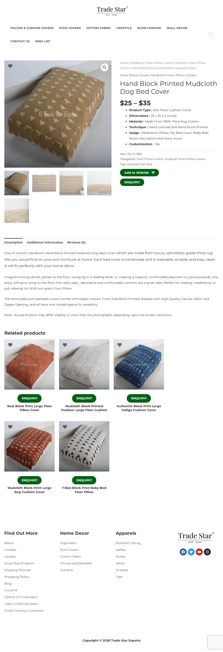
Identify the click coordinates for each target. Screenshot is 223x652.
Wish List (42, 41)
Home (124, 63)
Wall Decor (177, 28)
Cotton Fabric (98, 28)
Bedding (137, 63)
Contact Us (20, 41)
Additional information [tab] (45, 242)
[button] (104, 67)
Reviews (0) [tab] (76, 242)
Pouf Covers (70, 28)
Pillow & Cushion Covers (32, 28)
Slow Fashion (149, 28)
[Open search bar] (211, 34)
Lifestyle (124, 28)
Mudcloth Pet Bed (139, 164)
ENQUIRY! (132, 182)
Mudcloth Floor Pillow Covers (173, 75)
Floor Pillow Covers (159, 63)
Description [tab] (13, 242)
